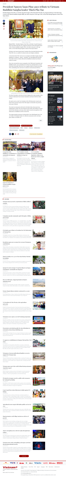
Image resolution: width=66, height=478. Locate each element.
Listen (52, 102)
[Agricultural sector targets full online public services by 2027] (39, 408)
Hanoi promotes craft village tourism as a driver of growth (16, 417)
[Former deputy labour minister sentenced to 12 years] (39, 294)
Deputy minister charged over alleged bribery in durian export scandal (55, 41)
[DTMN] (52, 463)
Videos (51, 73)
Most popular (52, 20)
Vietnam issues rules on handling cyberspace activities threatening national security (17, 443)
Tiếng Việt (44, 0)
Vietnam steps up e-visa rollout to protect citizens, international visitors (55, 29)
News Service (51, 466)
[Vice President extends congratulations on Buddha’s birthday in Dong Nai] (24, 146)
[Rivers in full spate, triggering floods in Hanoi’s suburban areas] (39, 283)
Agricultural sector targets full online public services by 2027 (17, 405)
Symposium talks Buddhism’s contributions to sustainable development (10, 153)
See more (6, 199)
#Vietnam (30, 127)
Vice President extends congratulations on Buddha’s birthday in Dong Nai (24, 153)
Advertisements (57, 466)
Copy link (4, 29)
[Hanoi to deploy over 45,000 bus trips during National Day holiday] (39, 260)
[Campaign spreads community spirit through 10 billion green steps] (39, 219)
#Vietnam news (37, 127)
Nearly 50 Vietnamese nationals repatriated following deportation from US (55, 35)
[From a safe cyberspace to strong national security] (59, 100)
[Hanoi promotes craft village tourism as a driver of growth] (39, 419)
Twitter (4, 23)
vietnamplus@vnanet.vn (27, 473)
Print (4, 26)
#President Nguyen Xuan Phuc (15, 125)
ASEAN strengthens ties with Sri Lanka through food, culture (16, 431)
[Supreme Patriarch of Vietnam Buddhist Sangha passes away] (10, 176)
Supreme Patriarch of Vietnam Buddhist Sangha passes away (9, 184)
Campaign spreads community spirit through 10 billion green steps (17, 216)
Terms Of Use (31, 466)
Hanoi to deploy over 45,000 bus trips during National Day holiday (16, 257)
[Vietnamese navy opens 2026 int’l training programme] (39, 320)
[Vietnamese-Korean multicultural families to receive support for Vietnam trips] (39, 356)
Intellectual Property (24, 466)
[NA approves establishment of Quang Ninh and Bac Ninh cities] (39, 343)
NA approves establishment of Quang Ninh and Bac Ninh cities (17, 340)
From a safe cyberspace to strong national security (52, 99)
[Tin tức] (21, 463)
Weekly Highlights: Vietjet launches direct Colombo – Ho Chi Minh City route (52, 108)
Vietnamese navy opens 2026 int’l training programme (16, 316)
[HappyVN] (6, 463)
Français (51, 0)
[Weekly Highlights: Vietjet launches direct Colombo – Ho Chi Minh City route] (59, 108)
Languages (43, 466)
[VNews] (17, 463)
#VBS (22, 127)
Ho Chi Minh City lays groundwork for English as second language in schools (55, 23)
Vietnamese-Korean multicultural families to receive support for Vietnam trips (16, 354)
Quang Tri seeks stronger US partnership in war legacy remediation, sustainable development (17, 268)
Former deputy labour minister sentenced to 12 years (16, 291)
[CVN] (45, 463)
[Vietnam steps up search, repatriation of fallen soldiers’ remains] (39, 205)
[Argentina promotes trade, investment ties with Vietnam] (55, 79)
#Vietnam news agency (14, 130)
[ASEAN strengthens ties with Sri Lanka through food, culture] (39, 434)
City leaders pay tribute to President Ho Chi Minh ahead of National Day (17, 231)
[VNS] (38, 463)
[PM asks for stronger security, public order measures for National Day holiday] (39, 381)
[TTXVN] (12, 463)
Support (38, 466)
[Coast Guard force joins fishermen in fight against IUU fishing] (39, 393)
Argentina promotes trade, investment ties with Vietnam (55, 87)
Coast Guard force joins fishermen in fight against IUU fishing (17, 391)
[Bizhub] (30, 463)
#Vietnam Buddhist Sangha (14, 127)
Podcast (52, 95)
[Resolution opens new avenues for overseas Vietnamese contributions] (39, 245)
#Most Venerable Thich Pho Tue (27, 125)
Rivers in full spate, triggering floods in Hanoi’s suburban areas (15, 280)
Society (4, 3)
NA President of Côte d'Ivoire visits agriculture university (15, 303)
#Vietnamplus (21, 130)
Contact (22, 468)
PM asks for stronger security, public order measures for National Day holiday (16, 379)
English (48, 0)
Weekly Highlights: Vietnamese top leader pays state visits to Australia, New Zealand (52, 119)
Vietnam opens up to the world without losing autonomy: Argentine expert (17, 367)
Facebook (4, 21)
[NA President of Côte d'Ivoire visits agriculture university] (39, 306)
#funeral (25, 127)
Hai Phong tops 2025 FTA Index (55, 66)
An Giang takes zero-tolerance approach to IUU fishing (55, 46)
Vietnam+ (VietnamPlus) (11, 1)
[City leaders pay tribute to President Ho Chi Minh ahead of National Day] (39, 233)
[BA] (59, 463)
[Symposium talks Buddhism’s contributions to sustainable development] (10, 146)
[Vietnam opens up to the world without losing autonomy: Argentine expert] (39, 369)
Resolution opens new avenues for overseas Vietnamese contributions (17, 243)
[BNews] (26, 463)
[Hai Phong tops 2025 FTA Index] (55, 59)
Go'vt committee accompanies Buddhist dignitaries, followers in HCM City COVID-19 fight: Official (37, 155)
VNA (46, 466)
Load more (24, 456)
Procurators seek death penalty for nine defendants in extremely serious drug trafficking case (16, 329)
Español (54, 0)
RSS (35, 466)
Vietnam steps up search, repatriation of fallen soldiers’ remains (17, 202)
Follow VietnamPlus (33, 134)
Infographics (52, 52)
